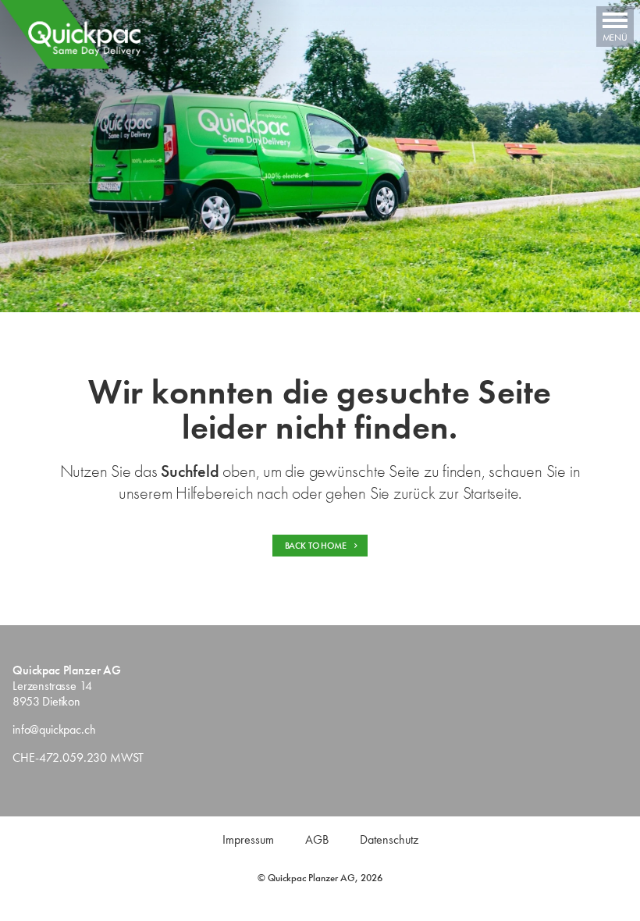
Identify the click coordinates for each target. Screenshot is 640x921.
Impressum (248, 839)
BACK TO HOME (317, 545)
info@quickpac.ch (53, 729)
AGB (317, 839)
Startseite (491, 493)
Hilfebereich (214, 493)
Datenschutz (389, 839)
